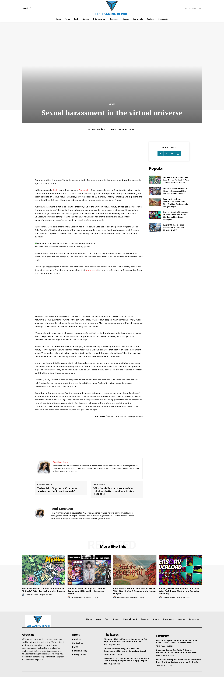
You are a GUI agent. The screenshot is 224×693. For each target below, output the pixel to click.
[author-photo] (23, 594)
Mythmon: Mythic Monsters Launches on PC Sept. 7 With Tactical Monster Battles (176, 180)
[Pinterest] (172, 153)
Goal (54, 190)
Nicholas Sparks (32, 595)
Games (106, 654)
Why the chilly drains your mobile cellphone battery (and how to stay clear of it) (113, 491)
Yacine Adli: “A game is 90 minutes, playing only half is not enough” (57, 489)
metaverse (91, 270)
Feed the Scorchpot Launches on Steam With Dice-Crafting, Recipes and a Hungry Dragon (175, 203)
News (112, 104)
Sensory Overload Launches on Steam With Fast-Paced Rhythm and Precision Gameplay (175, 216)
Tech (106, 645)
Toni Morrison (98, 129)
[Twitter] (166, 153)
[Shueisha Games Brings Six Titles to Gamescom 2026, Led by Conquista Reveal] (155, 191)
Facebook (83, 190)
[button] (27, 8)
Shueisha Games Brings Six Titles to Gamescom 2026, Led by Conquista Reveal (175, 191)
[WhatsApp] (178, 153)
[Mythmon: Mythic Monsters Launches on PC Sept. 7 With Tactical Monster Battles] (155, 180)
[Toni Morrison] (41, 513)
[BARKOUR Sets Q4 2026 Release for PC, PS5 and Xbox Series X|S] (155, 227)
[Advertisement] (89, 160)
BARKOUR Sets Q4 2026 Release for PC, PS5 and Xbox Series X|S (173, 227)
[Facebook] (160, 153)
